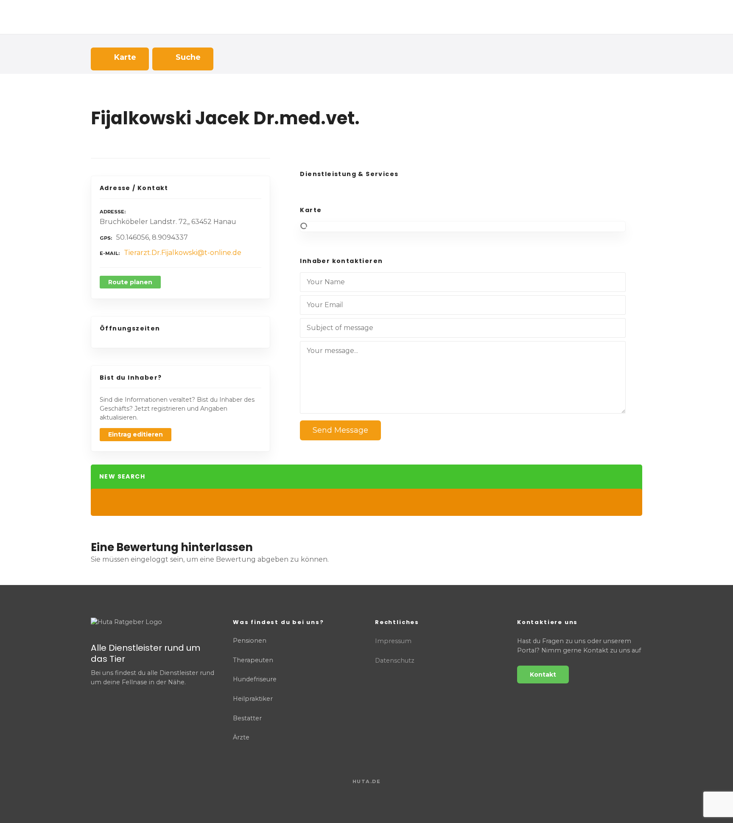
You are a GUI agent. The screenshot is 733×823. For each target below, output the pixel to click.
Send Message (340, 430)
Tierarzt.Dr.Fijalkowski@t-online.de (182, 253)
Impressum (393, 641)
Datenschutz (394, 660)
